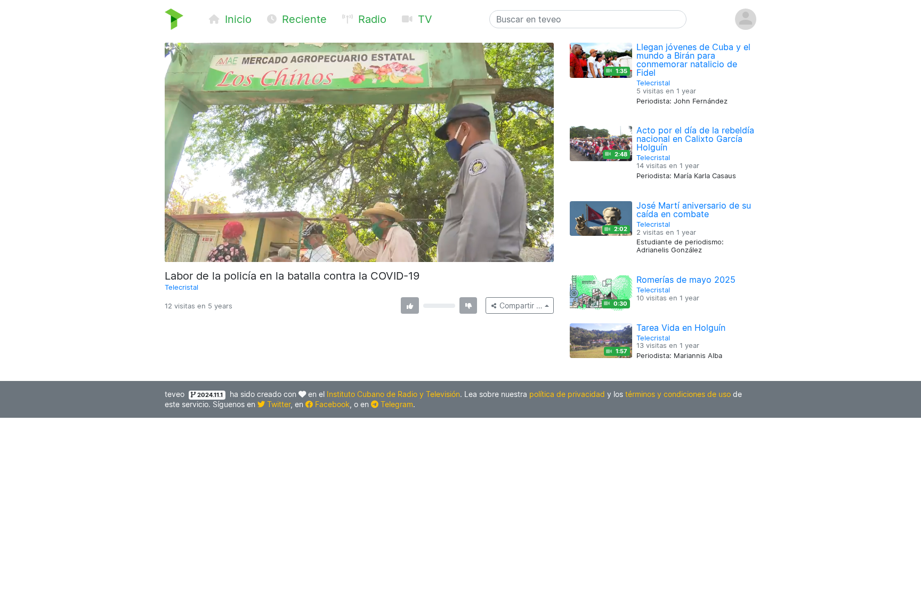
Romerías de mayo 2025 (686, 279)
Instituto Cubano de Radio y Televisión (393, 394)
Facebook (331, 404)
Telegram (395, 404)
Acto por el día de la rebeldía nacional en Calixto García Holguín (695, 139)
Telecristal (181, 287)
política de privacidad (567, 394)
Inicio (237, 19)
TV (423, 19)
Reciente (303, 19)
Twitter (277, 404)
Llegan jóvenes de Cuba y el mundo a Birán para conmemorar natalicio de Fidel (693, 60)
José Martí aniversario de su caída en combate (693, 209)
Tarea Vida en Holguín (680, 327)
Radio (370, 19)
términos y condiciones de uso (678, 394)
